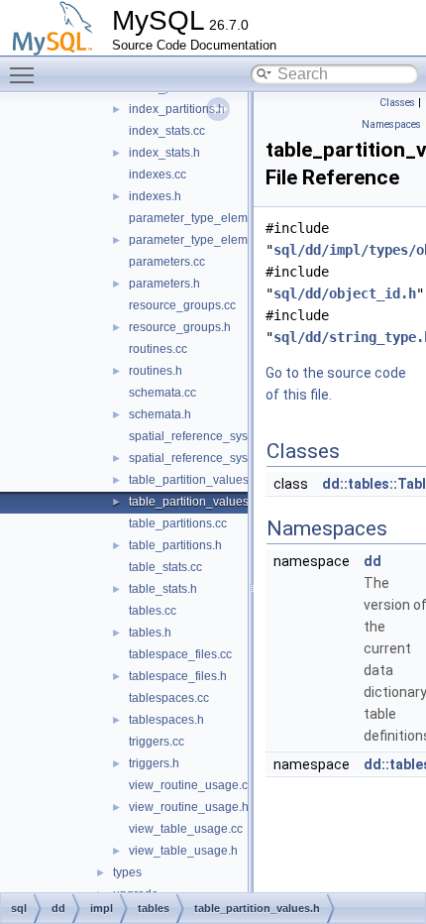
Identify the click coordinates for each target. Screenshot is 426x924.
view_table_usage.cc (186, 829)
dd (372, 561)
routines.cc (158, 349)
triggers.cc (156, 742)
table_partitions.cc (178, 523)
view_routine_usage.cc (191, 785)
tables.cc (152, 611)
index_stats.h (164, 153)
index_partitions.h (177, 109)
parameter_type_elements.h (204, 240)
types (127, 872)
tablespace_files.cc (180, 654)
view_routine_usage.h (189, 807)
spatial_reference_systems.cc (208, 436)
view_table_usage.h (183, 851)
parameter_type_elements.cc (207, 218)
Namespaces (391, 124)
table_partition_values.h (194, 502)
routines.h (155, 371)
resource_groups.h (180, 327)
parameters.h (164, 283)
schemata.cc (162, 393)
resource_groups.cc (182, 305)
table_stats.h (163, 589)
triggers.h (154, 763)
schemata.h (160, 414)
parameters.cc (167, 262)
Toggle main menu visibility (26, 74)
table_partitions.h (175, 545)
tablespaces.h (166, 720)
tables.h (150, 632)
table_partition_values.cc (196, 480)
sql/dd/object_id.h (344, 293)
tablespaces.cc (169, 698)
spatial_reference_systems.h (206, 458)
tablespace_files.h (178, 676)
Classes (397, 102)
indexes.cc (157, 174)
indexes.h (155, 196)
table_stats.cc (165, 567)
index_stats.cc (167, 131)
